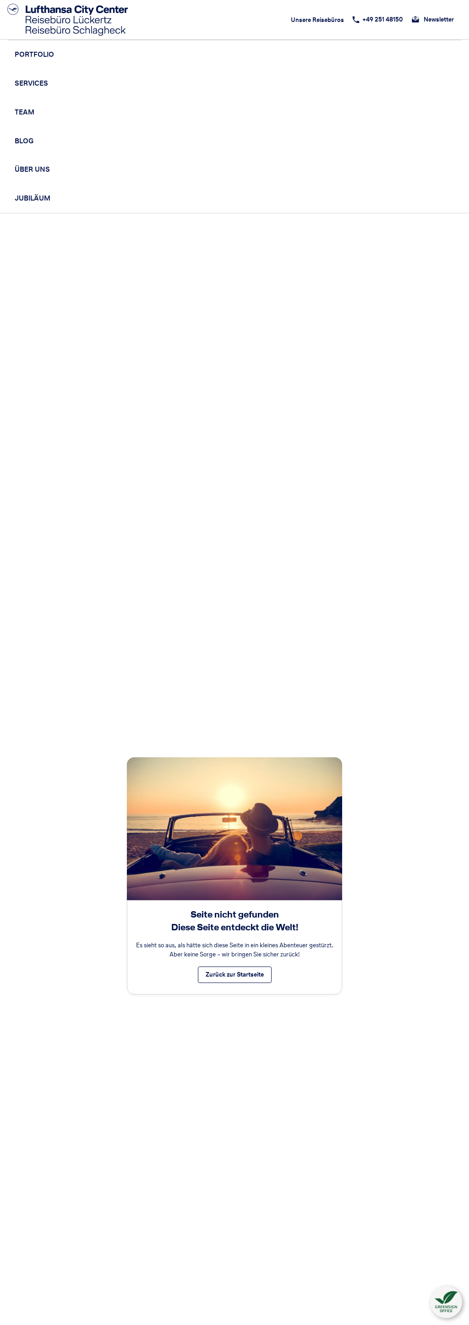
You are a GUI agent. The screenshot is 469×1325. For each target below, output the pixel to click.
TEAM (24, 112)
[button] (446, 1302)
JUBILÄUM (32, 198)
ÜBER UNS (32, 169)
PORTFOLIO (34, 54)
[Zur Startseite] (70, 20)
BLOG (24, 141)
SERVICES (31, 83)
